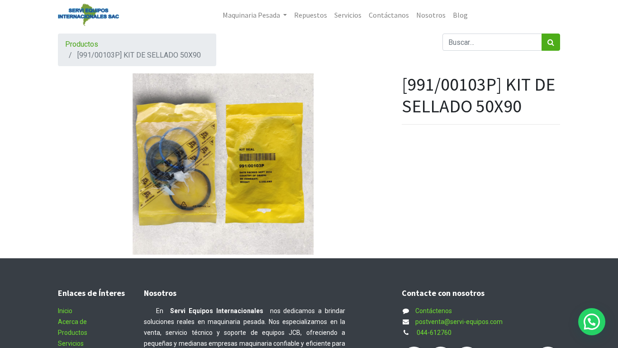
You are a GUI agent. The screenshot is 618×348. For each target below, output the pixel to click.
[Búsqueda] (551, 42)
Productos (81, 44)
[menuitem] (310, 15)
